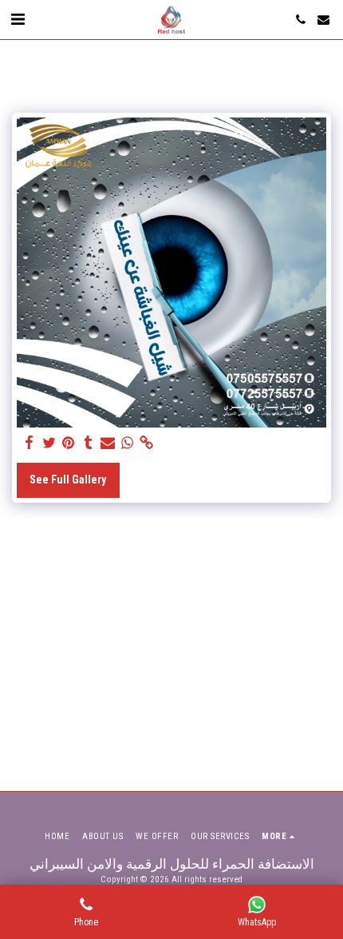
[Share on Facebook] (29, 443)
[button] (17, 19)
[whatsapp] (127, 443)
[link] (147, 443)
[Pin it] (68, 443)
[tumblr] (88, 443)
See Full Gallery (68, 479)
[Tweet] (49, 443)
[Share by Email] (108, 443)
